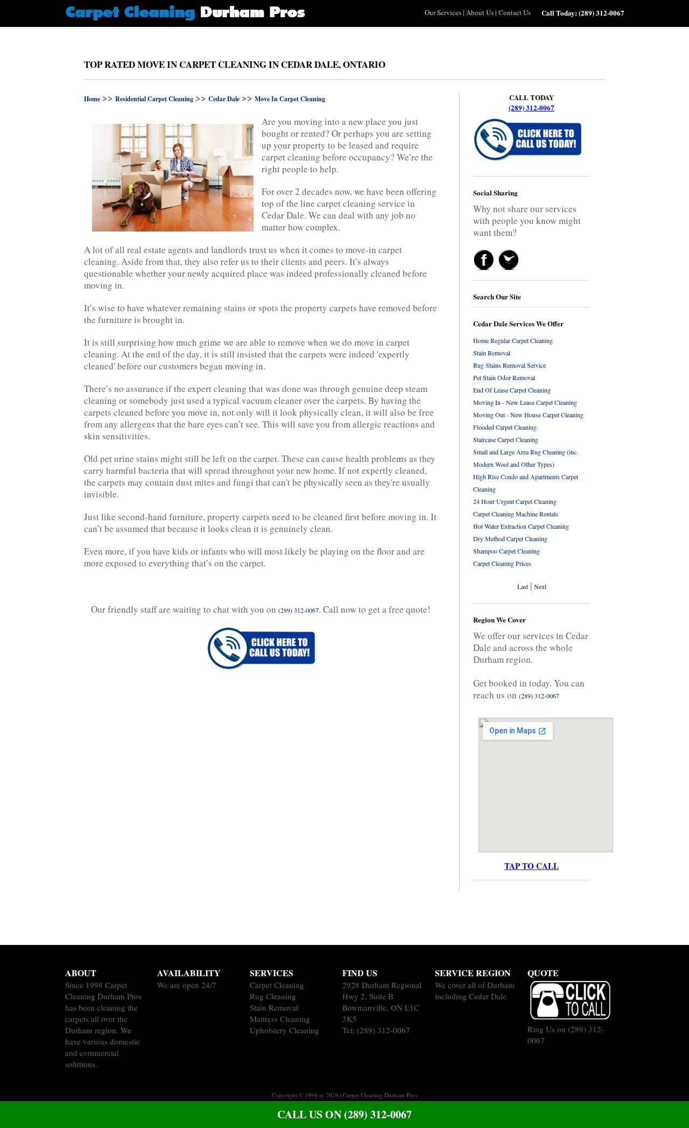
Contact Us (514, 12)
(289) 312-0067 (531, 107)
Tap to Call (531, 866)
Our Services (443, 12)
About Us (480, 12)
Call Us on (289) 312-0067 (344, 1114)
